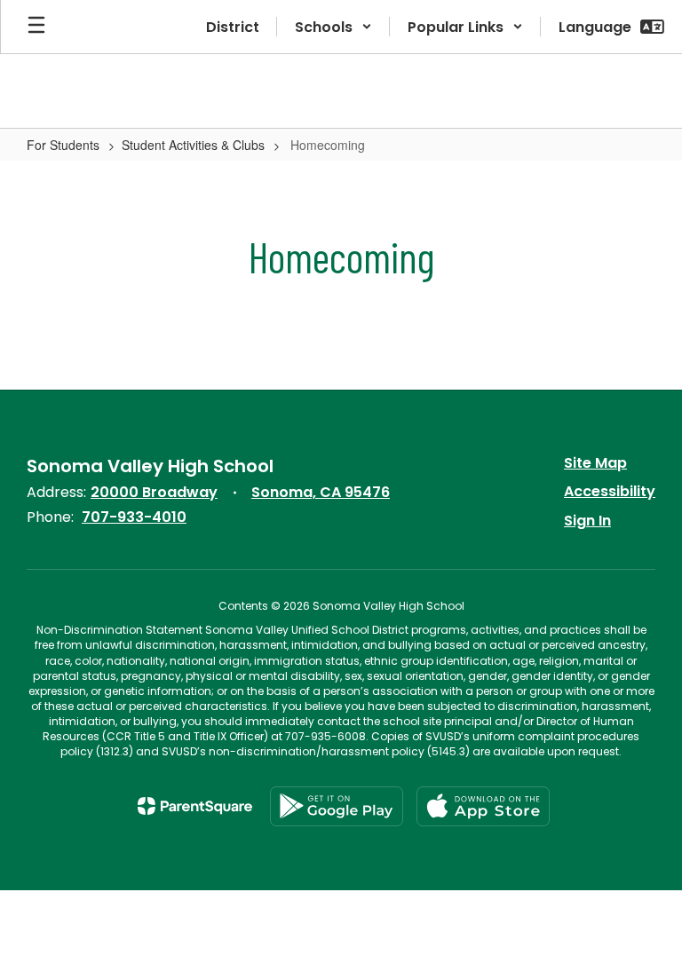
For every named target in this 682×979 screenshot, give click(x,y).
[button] (333, 26)
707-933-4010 (134, 517)
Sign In (587, 520)
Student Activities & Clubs (193, 145)
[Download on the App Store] (483, 806)
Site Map (595, 463)
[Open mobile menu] (36, 26)
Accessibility (609, 491)
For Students (63, 145)
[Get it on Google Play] (336, 806)
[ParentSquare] (195, 806)
